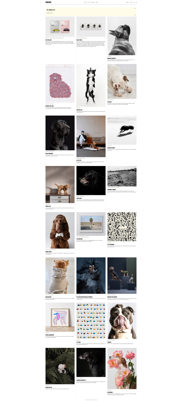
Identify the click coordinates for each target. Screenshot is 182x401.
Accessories (78, 158)
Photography (109, 56)
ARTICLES (85, 2)
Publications (52, 151)
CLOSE (135, 8)
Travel (84, 158)
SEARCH (127, 2)
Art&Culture (109, 242)
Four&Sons (61, 2)
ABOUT (97, 2)
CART (134, 2)
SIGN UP (131, 2)
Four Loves (93, 2)
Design (81, 158)
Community (78, 196)
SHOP (89, 2)
